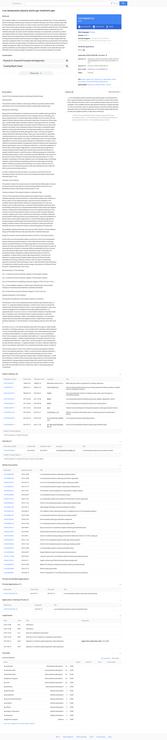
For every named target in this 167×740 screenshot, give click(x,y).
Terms (91, 737)
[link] (8, 666)
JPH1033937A (8, 383)
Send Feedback (68, 737)
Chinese (92, 32)
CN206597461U (9, 491)
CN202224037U (9, 408)
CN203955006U (9, 544)
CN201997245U (9, 399)
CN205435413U (9, 511)
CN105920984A (9, 450)
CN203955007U (9, 424)
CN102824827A (9, 486)
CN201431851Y (9, 393)
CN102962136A (9, 507)
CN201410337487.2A (10, 593)
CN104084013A (9, 548)
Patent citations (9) (87, 79)
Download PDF (86, 26)
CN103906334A (9, 418)
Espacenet (91, 85)
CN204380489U (9, 573)
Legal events (107, 79)
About (58, 737)
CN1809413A (8, 387)
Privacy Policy (101, 737)
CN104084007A (9, 564)
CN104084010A (9, 478)
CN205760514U (9, 499)
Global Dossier (100, 85)
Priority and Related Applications (97, 81)
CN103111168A (9, 556)
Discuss (108, 85)
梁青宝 (86, 35)
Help (109, 737)
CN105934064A (9, 552)
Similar (110, 26)
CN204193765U (9, 560)
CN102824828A (9, 568)
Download (106, 658)
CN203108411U (9, 527)
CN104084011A (9, 523)
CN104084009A (9, 474)
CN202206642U (9, 403)
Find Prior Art (99, 26)
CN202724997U (9, 482)
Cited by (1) (98, 79)
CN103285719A (9, 412)
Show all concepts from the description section (19, 723)
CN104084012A (9, 515)
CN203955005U (9, 540)
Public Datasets (81, 737)
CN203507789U (9, 532)
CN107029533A (9, 536)
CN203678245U (9, 519)
